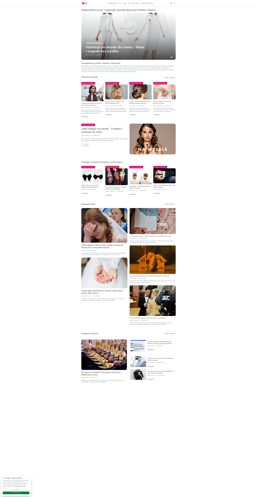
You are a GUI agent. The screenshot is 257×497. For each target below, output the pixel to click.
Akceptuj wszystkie (16, 493)
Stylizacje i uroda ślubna (94, 43)
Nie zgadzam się (16, 489)
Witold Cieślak (89, 54)
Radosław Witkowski (86, 107)
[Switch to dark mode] (174, 3)
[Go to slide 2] (171, 57)
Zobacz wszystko (170, 77)
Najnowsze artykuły (112, 3)
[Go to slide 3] (173, 57)
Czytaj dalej (85, 145)
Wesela (124, 3)
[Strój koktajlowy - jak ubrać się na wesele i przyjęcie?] (128, 36)
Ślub (120, 3)
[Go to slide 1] (170, 57)
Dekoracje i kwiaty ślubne (147, 3)
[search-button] (171, 3)
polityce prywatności (20, 486)
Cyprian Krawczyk (109, 105)
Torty (129, 3)
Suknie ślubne (135, 3)
